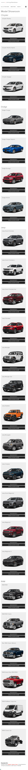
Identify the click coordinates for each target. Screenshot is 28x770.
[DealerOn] (4, 763)
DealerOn (9, 764)
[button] (5, 6)
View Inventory (13, 38)
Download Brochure (13, 41)
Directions (13, 6)
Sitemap (13, 764)
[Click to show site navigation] (26, 7)
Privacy (16, 764)
